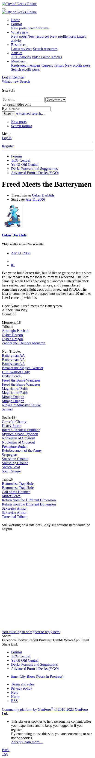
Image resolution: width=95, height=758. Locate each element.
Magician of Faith (15, 388)
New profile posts (63, 36)
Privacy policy (21, 688)
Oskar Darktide (43, 195)
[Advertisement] (47, 582)
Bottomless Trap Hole (18, 484)
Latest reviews (21, 49)
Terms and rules (22, 684)
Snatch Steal (11, 467)
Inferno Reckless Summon (21, 430)
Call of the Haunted (16, 492)
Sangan (7, 409)
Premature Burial (14, 446)
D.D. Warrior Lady (16, 372)
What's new (19, 32)
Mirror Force (11, 496)
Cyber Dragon (12, 335)
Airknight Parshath (15, 331)
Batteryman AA (13, 355)
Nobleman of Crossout (18, 438)
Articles (16, 53)
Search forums (37, 28)
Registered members (26, 65)
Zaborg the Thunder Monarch (23, 343)
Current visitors (53, 65)
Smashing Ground (15, 459)
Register (8, 146)
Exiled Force (11, 376)
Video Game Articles (47, 57)
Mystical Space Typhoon (20, 434)
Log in (7, 138)
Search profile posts (25, 69)
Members (18, 61)
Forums (16, 24)
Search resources (45, 49)
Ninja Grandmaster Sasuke (21, 405)
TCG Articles (21, 57)
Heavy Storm (11, 426)
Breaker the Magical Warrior (22, 368)
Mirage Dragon (13, 397)
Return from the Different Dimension (29, 500)
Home (15, 20)
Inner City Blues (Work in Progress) (37, 676)
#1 (13, 265)
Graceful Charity (14, 422)
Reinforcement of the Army (22, 450)
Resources (18, 45)
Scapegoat (9, 455)
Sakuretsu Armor (14, 508)
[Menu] (4, 9)
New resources (38, 36)
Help (14, 692)
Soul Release (11, 471)
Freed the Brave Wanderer (21, 380)
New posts (19, 28)
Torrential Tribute (14, 517)
